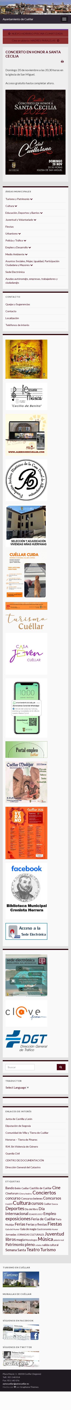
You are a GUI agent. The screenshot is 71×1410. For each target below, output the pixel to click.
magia (20, 1240)
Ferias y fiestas (36, 1224)
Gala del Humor (12, 1229)
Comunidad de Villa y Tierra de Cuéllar (26, 1132)
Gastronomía (44, 1229)
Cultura (10, 205)
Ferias (20, 1224)
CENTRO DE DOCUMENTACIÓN (24, 1160)
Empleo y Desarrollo (16, 247)
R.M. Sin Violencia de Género (21, 1146)
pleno (30, 1244)
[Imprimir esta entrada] (62, 61)
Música (45, 1239)
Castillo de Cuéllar (40, 1188)
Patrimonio (14, 1244)
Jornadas (10, 1234)
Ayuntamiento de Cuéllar (18, 19)
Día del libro (31, 1209)
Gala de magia (28, 1229)
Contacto (10, 311)
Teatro (33, 1249)
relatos (38, 1245)
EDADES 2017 (36, 1214)
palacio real (59, 1240)
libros (10, 1239)
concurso (13, 1198)
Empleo (49, 1213)
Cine (56, 1187)
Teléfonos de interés (17, 325)
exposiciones (18, 1218)
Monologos (31, 1239)
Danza (55, 1204)
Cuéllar (47, 1203)
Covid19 (8, 1204)
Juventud (54, 1233)
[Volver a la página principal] (35, 7)
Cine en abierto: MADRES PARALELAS (34, 40)
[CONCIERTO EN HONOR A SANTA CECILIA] (35, 132)
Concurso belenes (32, 1198)
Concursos (52, 1198)
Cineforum (12, 1193)
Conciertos (44, 1193)
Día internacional (25, 1211)
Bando (9, 1188)
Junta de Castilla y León (18, 1118)
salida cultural (50, 1244)
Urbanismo (11, 233)
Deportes (14, 1208)
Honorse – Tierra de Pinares (21, 1139)
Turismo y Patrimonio (17, 198)
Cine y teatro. (25, 1193)
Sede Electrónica (15, 271)
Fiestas (9, 226)
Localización (12, 318)
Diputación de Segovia (18, 1125)
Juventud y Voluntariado (19, 219)
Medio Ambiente (15, 254)
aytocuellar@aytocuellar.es (16, 1383)
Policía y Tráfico (14, 240)
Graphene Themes (29, 1387)
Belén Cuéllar (22, 1188)
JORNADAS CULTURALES (30, 1234)
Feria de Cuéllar (43, 1219)
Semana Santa (15, 1250)
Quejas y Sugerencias (17, 304)
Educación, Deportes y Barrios (22, 212)
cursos (37, 1203)
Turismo (48, 1249)
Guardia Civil (12, 1153)
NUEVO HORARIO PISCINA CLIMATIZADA (37, 33)
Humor (55, 1229)
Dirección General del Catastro (23, 1167)
